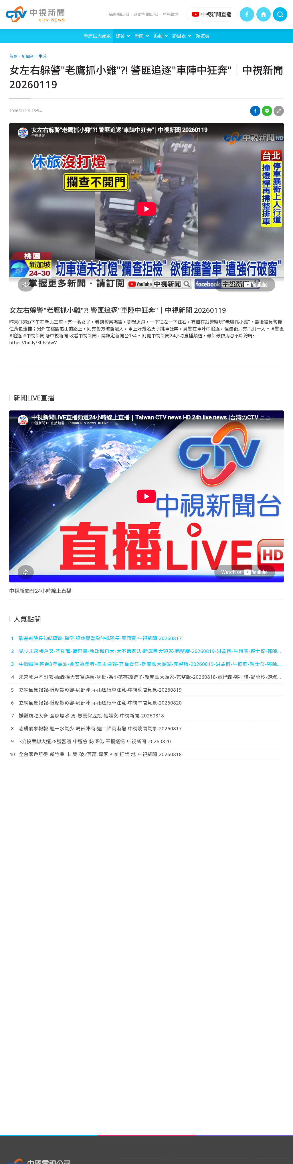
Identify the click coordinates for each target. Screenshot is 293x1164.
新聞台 (28, 56)
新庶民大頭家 (97, 36)
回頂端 (280, 1040)
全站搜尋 (280, 14)
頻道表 (202, 36)
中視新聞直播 (211, 14)
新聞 (139, 36)
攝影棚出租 (119, 14)
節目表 (179, 36)
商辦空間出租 (146, 14)
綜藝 (120, 36)
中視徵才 (171, 14)
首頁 (13, 56)
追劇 (158, 36)
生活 (42, 56)
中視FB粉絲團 (247, 14)
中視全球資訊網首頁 (263, 14)
